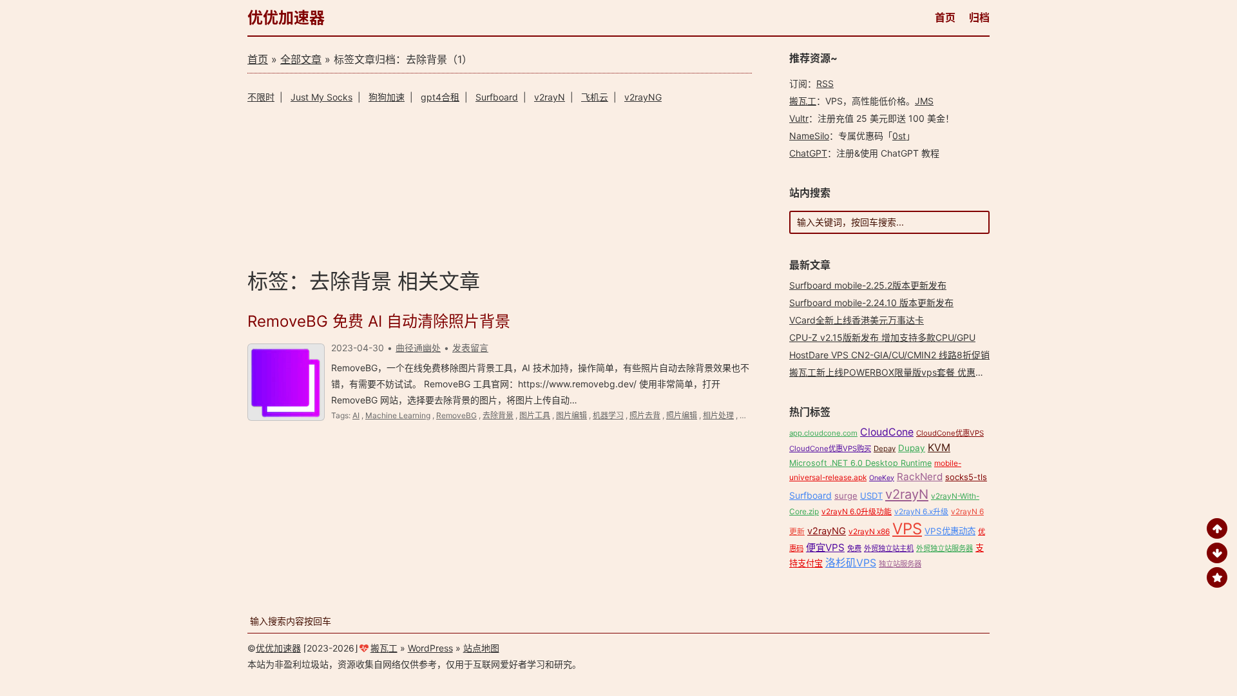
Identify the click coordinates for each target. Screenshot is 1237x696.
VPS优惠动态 (950, 531)
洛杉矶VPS (850, 563)
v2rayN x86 (869, 531)
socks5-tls (966, 477)
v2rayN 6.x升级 (921, 511)
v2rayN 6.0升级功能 (856, 511)
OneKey (881, 478)
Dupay (911, 448)
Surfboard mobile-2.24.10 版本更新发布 (871, 302)
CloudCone (887, 432)
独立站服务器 (900, 563)
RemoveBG (456, 415)
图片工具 (534, 415)
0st (899, 135)
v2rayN (549, 97)
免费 (854, 548)
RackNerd (920, 476)
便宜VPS (825, 547)
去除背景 (498, 415)
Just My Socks (321, 97)
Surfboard (496, 97)
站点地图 (481, 648)
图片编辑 (571, 415)
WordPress (430, 648)
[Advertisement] (499, 184)
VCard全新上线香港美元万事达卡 (856, 319)
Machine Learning (397, 415)
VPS (907, 528)
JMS (924, 100)
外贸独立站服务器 (944, 548)
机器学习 (608, 415)
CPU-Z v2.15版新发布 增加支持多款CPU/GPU (882, 337)
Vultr (799, 118)
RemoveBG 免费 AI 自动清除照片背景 (378, 321)
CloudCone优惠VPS (950, 433)
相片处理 (718, 415)
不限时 (260, 97)
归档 (979, 17)
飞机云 (594, 97)
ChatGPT (808, 153)
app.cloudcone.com (823, 433)
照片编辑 (681, 415)
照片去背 (644, 415)
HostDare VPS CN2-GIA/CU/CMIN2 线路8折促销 (889, 354)
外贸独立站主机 (889, 548)
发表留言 (470, 347)
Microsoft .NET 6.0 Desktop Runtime (860, 463)
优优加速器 (286, 17)
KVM (939, 447)
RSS (825, 83)
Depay (885, 448)
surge (846, 495)
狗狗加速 (387, 97)
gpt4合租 (440, 97)
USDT (871, 495)
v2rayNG (643, 97)
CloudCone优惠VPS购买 (830, 448)
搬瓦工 (802, 100)
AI (356, 415)
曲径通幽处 (418, 347)
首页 (945, 17)
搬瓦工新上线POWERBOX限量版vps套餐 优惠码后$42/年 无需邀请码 (929, 372)
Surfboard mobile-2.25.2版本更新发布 (867, 285)
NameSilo (809, 135)
